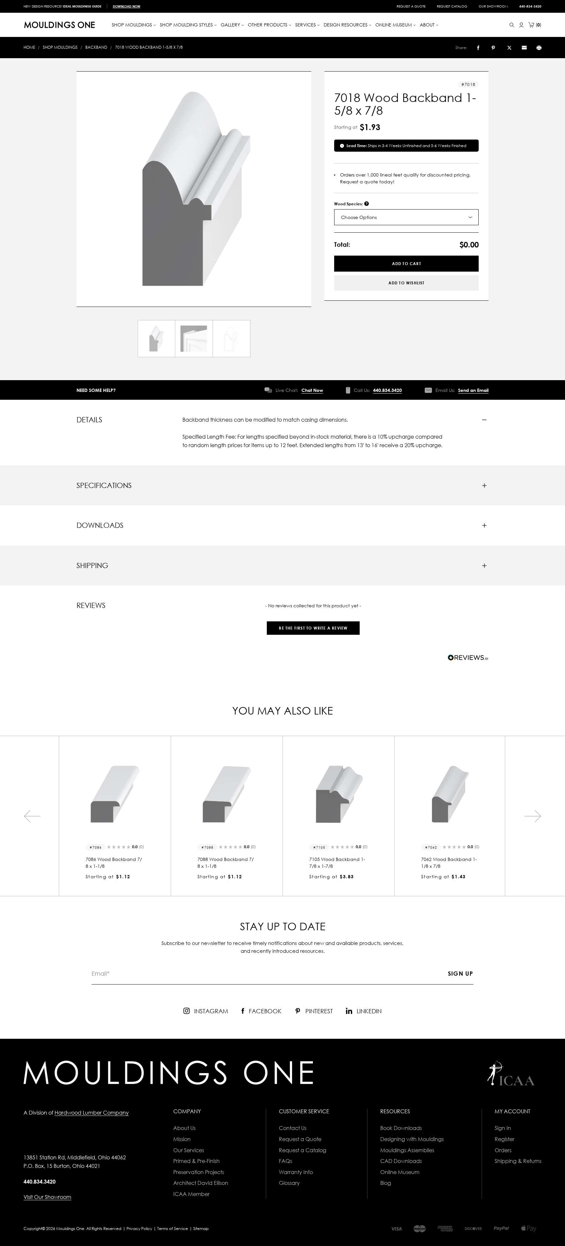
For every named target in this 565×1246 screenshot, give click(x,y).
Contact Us (292, 1128)
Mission (182, 1139)
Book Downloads (401, 1128)
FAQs (285, 1161)
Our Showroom (493, 6)
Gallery (231, 24)
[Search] (511, 25)
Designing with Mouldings (412, 1139)
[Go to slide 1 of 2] (32, 816)
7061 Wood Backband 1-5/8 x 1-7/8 (449, 862)
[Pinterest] (493, 47)
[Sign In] (521, 25)
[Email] (524, 48)
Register (504, 1139)
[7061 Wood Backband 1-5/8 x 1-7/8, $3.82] (450, 794)
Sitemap (201, 1228)
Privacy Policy (139, 1228)
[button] (313, 625)
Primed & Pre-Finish (196, 1161)
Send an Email (473, 390)
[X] (509, 47)
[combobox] (406, 217)
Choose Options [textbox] (359, 217)
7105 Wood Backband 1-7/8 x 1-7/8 (225, 862)
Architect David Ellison (200, 1183)
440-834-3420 (530, 6)
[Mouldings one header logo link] (59, 25)
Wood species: (349, 203)
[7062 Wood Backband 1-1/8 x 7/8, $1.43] (338, 794)
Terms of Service (172, 1228)
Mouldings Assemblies (407, 1150)
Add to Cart (406, 263)
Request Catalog (452, 6)
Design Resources (346, 24)
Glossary (289, 1183)
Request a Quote (411, 6)
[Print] (539, 47)
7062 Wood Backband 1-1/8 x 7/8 (337, 862)
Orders (503, 1150)
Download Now (126, 6)
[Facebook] (478, 47)
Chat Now (312, 390)
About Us (184, 1128)
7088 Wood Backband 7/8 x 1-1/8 (114, 862)
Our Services (188, 1150)
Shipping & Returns (518, 1161)
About (428, 24)
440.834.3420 (387, 390)
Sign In (503, 1128)
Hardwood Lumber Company (92, 1112)
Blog (385, 1183)
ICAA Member (191, 1194)
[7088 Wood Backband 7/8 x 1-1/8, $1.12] (115, 794)
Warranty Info (296, 1172)
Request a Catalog (302, 1150)
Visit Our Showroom (47, 1197)
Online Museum (399, 1172)
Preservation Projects (198, 1172)
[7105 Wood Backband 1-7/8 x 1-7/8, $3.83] (226, 794)
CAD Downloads (401, 1161)
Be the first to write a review (313, 628)
